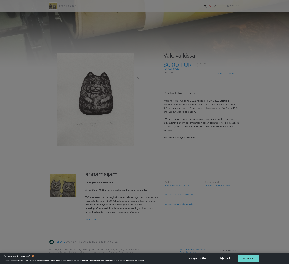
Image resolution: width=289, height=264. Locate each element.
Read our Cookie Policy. (135, 260)
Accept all (248, 258)
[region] (144, 258)
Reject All (224, 258)
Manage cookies (197, 258)
